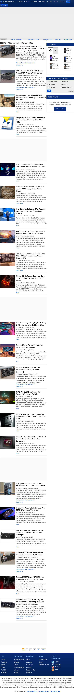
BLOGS (62, 1)
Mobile (16, 665)
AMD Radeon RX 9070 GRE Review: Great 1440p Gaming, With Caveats (29, 72)
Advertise (29, 662)
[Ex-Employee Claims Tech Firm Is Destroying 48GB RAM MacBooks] (65, 66)
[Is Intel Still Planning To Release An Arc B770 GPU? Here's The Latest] (7, 513)
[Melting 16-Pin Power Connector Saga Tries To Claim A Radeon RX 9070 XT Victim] (7, 281)
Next (43, 649)
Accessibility (43, 659)
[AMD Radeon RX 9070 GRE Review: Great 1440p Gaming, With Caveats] (7, 76)
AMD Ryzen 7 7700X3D (33, 39)
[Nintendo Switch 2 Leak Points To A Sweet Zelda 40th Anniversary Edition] (51, 66)
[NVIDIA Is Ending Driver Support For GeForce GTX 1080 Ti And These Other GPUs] (7, 420)
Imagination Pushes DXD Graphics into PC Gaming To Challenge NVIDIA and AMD (30, 119)
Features (18, 63)
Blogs (3, 667)
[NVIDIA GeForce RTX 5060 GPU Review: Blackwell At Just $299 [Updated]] (7, 372)
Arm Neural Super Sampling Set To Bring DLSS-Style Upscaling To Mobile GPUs (31, 324)
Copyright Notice (43, 691)
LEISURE (49, 1)
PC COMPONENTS (9, 1)
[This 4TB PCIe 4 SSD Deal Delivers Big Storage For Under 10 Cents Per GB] (65, 51)
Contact (28, 667)
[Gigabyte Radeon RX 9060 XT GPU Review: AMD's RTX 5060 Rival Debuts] (7, 488)
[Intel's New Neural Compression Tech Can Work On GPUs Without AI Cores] (7, 169)
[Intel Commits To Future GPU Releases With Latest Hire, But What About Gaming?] (7, 214)
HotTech (29, 672)
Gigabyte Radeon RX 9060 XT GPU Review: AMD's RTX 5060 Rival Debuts (30, 484)
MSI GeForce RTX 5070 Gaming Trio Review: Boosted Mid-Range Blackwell (30, 600)
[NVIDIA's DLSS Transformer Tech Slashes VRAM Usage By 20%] (7, 397)
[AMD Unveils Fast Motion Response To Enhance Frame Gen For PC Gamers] (7, 236)
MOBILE (26, 1)
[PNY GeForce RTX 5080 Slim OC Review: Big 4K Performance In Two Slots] (7, 51)
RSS (56, 669)
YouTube (58, 667)
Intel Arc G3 (57, 39)
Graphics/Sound (29, 63)
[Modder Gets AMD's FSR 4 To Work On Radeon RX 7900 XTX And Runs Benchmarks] (7, 442)
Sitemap (3, 672)
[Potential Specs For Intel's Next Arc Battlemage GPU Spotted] (7, 350)
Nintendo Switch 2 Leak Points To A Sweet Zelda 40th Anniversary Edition (56, 65)
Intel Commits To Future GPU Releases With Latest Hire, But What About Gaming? (30, 211)
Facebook (58, 664)
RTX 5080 (65, 82)
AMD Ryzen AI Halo (47, 39)
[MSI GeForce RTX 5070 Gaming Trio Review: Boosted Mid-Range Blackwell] (7, 604)
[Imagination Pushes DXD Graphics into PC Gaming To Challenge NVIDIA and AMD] (7, 123)
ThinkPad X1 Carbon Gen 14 (16, 39)
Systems (16, 662)
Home (3, 659)
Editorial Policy (44, 665)
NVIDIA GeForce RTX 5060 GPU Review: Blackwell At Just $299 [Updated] (28, 369)
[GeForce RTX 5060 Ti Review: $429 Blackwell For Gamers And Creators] (7, 558)
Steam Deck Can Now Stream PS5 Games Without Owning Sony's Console (69, 57)
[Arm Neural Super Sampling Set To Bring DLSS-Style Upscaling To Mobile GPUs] (7, 328)
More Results (70, 91)
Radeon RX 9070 (67, 87)
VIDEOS (56, 1)
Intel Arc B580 (53, 82)
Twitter (57, 661)
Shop (68, 1)
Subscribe (4, 5)
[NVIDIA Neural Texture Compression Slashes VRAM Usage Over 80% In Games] (7, 192)
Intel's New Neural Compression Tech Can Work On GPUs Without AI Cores (30, 165)
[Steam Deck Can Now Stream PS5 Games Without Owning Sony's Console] (65, 58)
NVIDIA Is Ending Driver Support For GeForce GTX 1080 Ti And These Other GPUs (31, 416)
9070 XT (65, 84)
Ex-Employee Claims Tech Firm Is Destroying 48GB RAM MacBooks (69, 65)
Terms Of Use (55, 691)
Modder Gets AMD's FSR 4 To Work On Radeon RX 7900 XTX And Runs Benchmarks (31, 439)
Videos (21, 203)
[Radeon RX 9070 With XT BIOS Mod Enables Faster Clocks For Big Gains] (7, 582)
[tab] (50, 50)
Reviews (4, 662)
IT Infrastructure (19, 667)
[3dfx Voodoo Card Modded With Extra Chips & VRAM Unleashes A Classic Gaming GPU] (7, 259)
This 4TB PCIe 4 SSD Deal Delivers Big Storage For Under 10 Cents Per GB (69, 50)
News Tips (29, 665)
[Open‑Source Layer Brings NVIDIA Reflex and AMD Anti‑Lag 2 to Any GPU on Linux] (7, 100)
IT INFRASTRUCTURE (38, 1)
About (28, 659)
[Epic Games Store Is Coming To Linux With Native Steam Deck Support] (51, 58)
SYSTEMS (20, 1)
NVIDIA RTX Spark (68, 39)
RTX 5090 (52, 84)
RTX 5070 (52, 87)
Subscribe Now (60, 109)
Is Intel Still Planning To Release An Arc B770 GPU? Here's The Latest (30, 509)
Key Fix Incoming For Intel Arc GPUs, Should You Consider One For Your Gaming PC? (30, 532)
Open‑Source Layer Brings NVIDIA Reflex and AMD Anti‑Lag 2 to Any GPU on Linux (31, 97)
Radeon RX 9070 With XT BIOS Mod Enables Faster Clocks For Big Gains (30, 578)
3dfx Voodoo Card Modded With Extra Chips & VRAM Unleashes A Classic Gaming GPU (30, 256)
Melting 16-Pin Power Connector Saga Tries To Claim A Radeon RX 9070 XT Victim (30, 278)
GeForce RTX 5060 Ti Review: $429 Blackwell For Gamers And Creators (29, 553)
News (22, 63)
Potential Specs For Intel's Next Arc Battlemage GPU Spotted (29, 346)
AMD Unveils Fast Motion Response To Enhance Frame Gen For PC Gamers (30, 232)
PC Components (19, 659)
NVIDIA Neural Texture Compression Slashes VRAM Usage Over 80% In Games (30, 189)
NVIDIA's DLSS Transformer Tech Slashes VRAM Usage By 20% (28, 393)
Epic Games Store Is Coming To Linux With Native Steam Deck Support (55, 57)
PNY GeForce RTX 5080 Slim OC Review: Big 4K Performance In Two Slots (31, 47)
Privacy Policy (30, 670)
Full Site (3, 670)
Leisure (16, 670)
